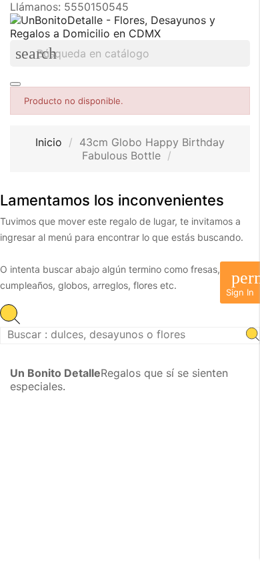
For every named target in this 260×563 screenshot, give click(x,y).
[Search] (252, 336)
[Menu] (15, 84)
